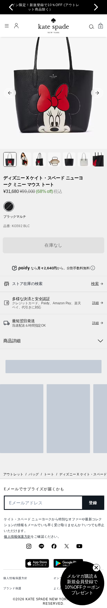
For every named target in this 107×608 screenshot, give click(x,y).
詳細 (95, 303)
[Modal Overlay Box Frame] (82, 583)
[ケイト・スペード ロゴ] (53, 25)
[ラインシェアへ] (41, 548)
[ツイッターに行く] (66, 548)
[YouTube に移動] (79, 548)
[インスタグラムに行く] (29, 548)
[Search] (91, 26)
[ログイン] (16, 25)
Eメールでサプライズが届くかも (34, 489)
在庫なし (53, 245)
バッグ (34, 474)
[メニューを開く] (6, 25)
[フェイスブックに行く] (54, 548)
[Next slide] (96, 7)
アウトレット (13, 474)
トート (49, 474)
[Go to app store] (37, 566)
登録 (93, 503)
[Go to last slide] (11, 7)
